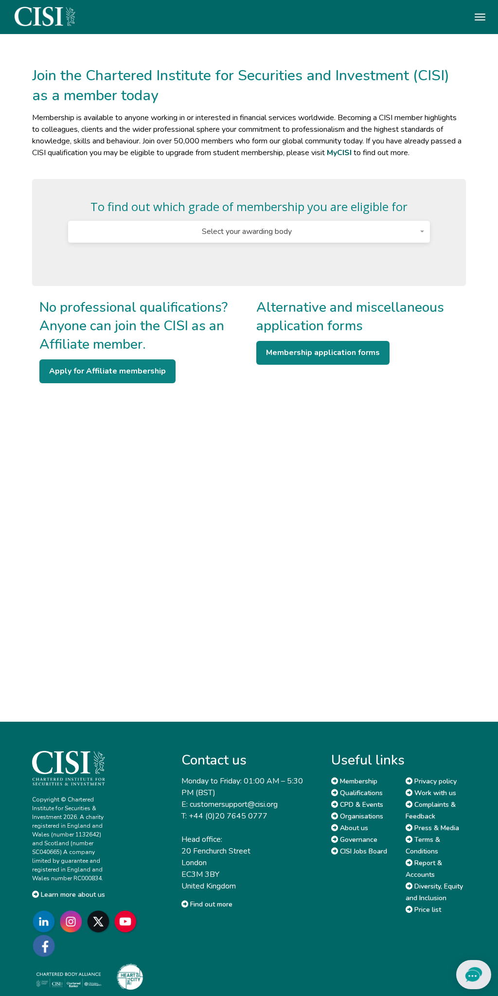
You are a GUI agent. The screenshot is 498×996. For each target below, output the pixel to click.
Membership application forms (323, 352)
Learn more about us (72, 894)
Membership (357, 781)
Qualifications (360, 793)
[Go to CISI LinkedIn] (45, 921)
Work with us (434, 793)
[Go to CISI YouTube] (127, 921)
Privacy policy (434, 781)
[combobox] (248, 232)
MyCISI (339, 152)
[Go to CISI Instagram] (73, 921)
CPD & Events (360, 804)
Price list (426, 909)
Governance (357, 839)
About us (353, 828)
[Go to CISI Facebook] (45, 945)
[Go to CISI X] (100, 921)
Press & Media (435, 828)
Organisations (360, 816)
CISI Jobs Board (362, 851)
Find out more (210, 904)
